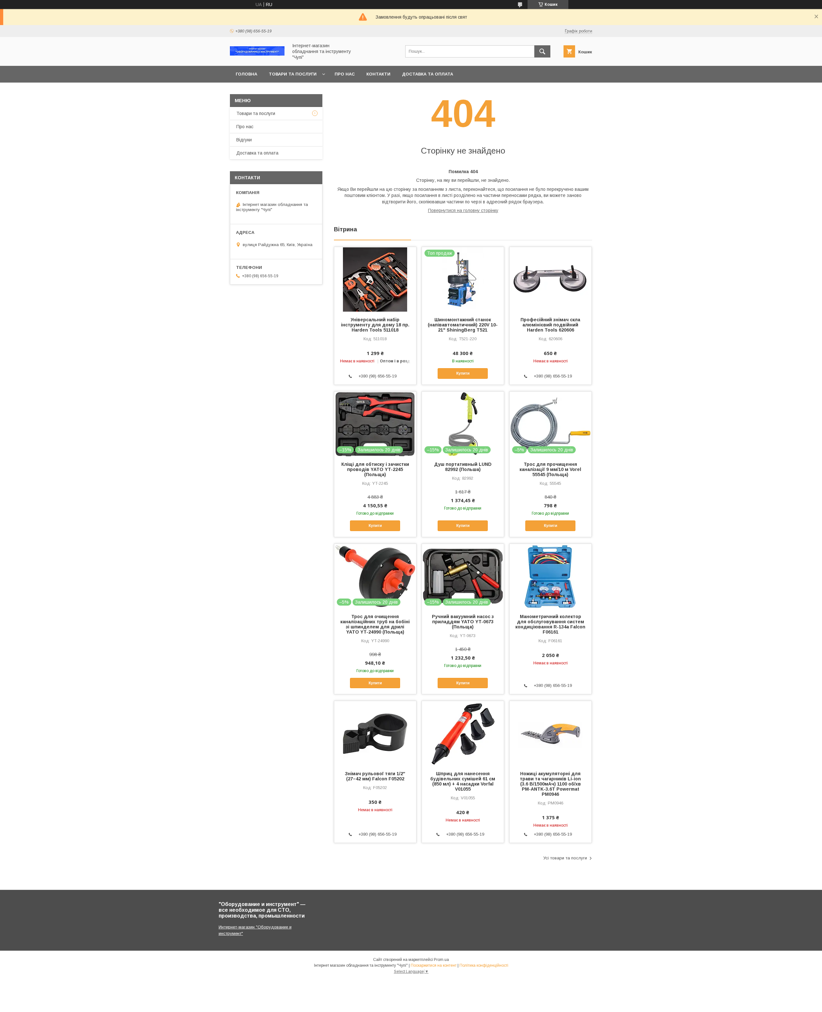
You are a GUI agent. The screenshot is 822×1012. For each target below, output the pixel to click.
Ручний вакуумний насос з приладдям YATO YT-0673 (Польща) (463, 621)
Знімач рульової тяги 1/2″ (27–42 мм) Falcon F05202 (375, 776)
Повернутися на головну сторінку (463, 210)
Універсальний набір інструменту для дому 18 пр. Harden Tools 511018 (375, 325)
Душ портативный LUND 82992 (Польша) (463, 467)
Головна (246, 74)
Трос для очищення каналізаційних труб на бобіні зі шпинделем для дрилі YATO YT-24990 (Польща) (375, 624)
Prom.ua (441, 959)
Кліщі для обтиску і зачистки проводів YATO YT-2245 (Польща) (375, 469)
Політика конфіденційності (483, 965)
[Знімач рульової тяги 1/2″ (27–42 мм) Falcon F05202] (375, 733)
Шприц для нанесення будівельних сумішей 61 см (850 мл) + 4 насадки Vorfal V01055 (462, 781)
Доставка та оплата (427, 74)
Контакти (378, 74)
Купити (462, 373)
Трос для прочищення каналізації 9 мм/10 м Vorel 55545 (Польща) (550, 469)
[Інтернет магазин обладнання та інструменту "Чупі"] (257, 54)
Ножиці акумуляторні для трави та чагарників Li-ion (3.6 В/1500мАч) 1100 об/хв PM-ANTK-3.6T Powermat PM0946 (550, 784)
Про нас (345, 74)
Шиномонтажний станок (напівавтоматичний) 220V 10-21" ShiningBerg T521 (463, 325)
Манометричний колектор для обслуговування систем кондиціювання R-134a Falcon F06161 (550, 624)
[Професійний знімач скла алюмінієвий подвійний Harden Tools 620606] (550, 279)
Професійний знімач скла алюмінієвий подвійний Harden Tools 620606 (550, 325)
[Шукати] (542, 51)
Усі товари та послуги (565, 858)
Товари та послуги (293, 74)
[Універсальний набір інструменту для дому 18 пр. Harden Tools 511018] (375, 279)
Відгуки (244, 139)
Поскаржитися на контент (434, 965)
